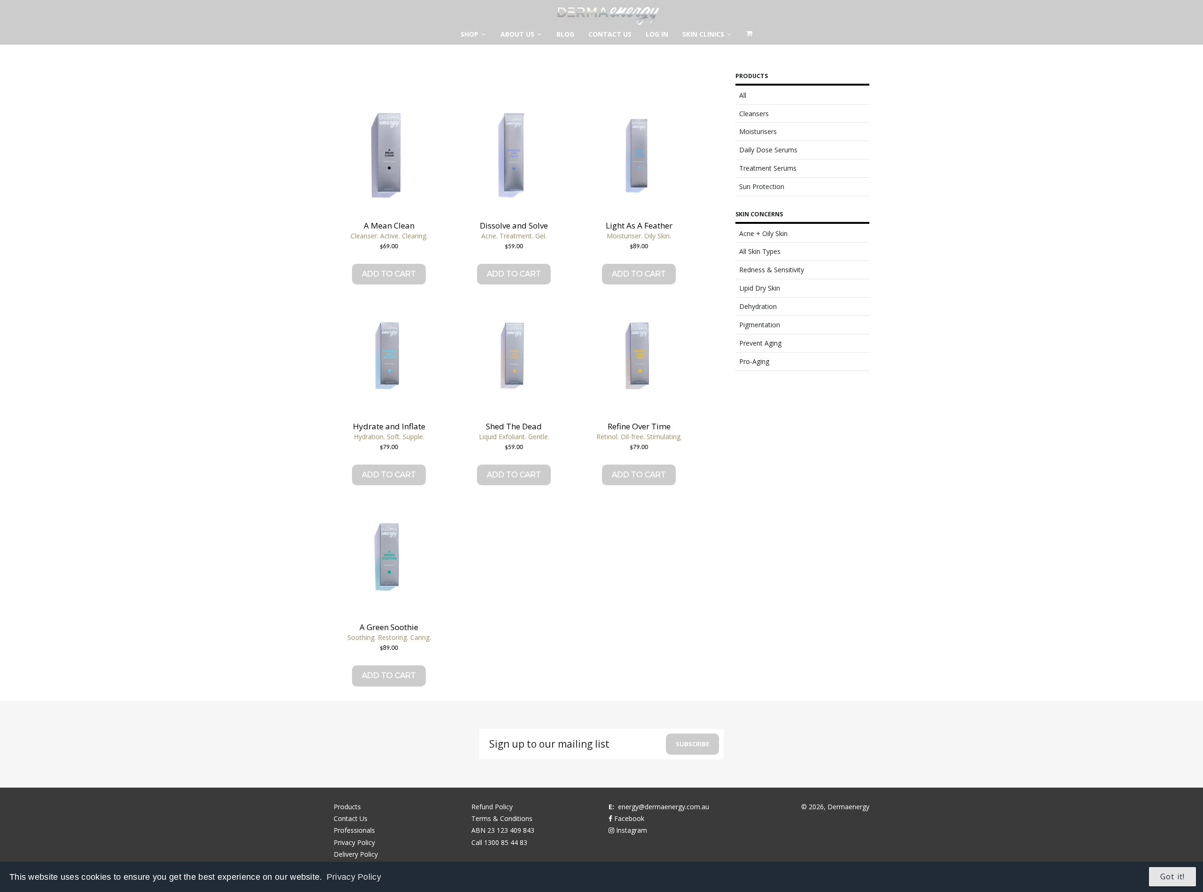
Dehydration (758, 306)
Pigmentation (759, 324)
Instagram (630, 830)
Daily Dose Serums (768, 149)
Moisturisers (758, 131)
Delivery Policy (356, 854)
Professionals (354, 830)
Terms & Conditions (501, 818)
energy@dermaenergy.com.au (663, 806)
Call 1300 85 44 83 (499, 842)
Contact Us (350, 818)
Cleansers (754, 113)
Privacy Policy (354, 877)
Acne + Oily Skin (763, 233)
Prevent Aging (760, 343)
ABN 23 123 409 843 (502, 830)
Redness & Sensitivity (771, 269)
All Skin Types (760, 251)
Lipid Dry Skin (759, 288)
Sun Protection (761, 186)
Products (347, 806)
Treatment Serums (768, 168)
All (742, 95)
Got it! (1172, 876)
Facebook (628, 818)
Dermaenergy (848, 806)
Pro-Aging (754, 361)
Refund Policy (492, 806)
